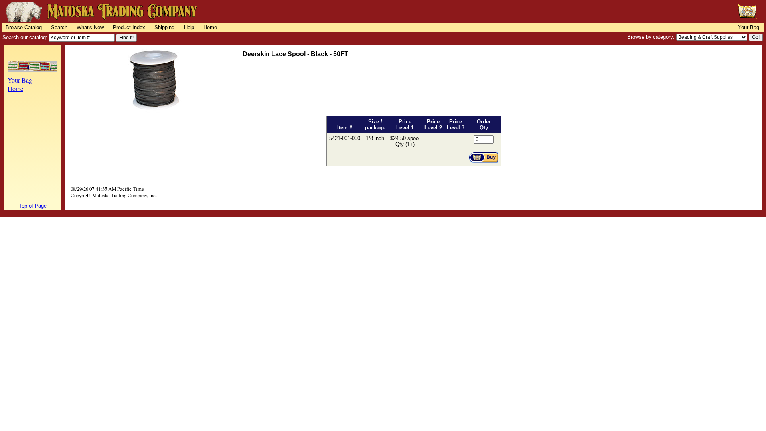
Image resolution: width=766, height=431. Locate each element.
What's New (90, 27)
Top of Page (33, 206)
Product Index (129, 27)
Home (210, 27)
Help (189, 27)
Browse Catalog (24, 27)
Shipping (164, 27)
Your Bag (748, 27)
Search (59, 27)
